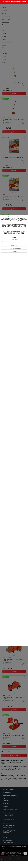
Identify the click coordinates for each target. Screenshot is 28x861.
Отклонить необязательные (14, 248)
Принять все (14, 245)
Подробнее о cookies (14, 239)
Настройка (14, 251)
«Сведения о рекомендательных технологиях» (14, 232)
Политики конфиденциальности (8, 223)
